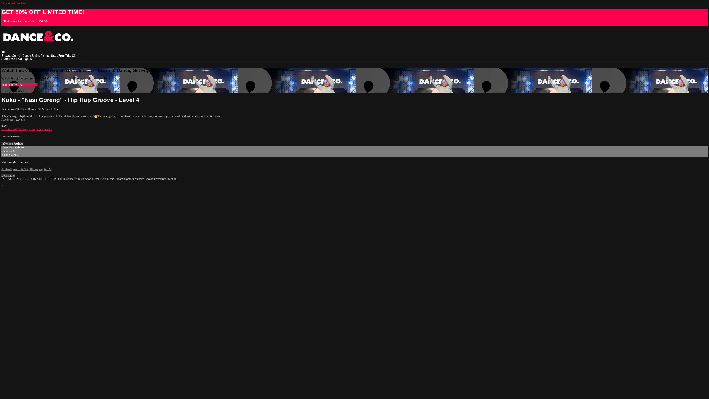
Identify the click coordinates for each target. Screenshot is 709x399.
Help (103, 178)
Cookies (129, 178)
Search (17, 55)
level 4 (48, 129)
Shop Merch (92, 178)
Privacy (119, 178)
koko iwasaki (9, 129)
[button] (3, 52)
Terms (111, 178)
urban (39, 129)
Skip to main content (13, 3)
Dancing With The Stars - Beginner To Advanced (26, 109)
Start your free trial (12, 84)
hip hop (22, 129)
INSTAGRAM (10, 178)
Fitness (45, 55)
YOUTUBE (44, 178)
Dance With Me (75, 178)
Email (20, 143)
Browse (6, 55)
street (32, 129)
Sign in (76, 55)
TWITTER (58, 178)
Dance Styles (31, 55)
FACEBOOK (28, 178)
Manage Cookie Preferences (151, 178)
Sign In (27, 59)
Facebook (7, 143)
